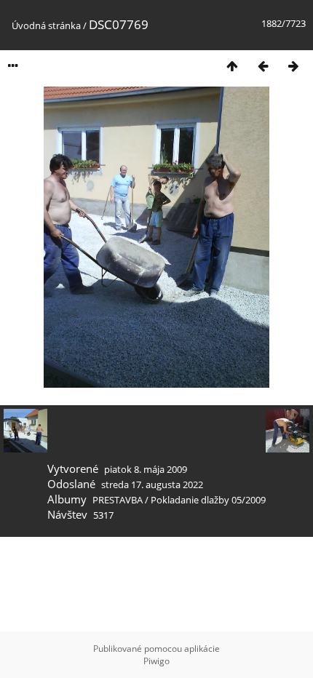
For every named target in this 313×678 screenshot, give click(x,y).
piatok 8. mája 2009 (145, 469)
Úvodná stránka (46, 25)
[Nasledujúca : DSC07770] (293, 65)
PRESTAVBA (118, 499)
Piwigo (156, 661)
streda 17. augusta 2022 (152, 484)
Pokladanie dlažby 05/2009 (208, 499)
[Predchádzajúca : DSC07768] (262, 65)
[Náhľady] (232, 65)
